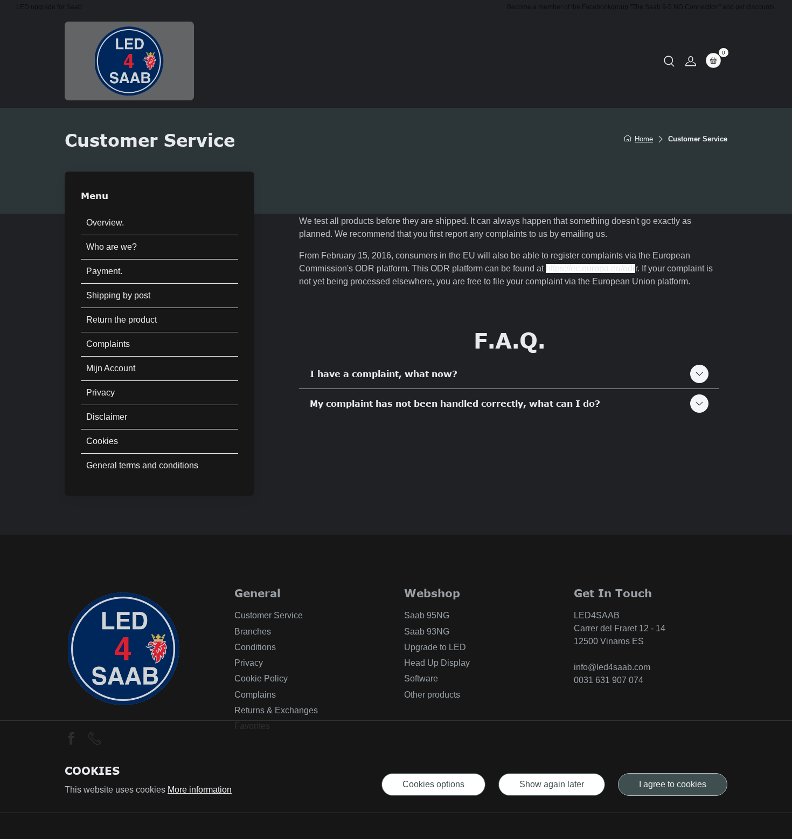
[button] (669, 61)
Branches (252, 631)
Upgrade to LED (435, 647)
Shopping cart (526, 60)
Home (320, 60)
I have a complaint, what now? (383, 374)
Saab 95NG (426, 615)
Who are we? (111, 246)
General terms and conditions (142, 465)
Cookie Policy (261, 678)
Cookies (102, 441)
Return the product (121, 319)
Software (421, 678)
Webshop (367, 60)
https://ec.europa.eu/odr (590, 268)
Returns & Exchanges (276, 710)
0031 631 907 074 (608, 680)
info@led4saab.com (612, 667)
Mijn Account (110, 368)
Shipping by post (118, 295)
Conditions (255, 647)
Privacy (100, 392)
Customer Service (268, 615)
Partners (466, 60)
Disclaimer (106, 416)
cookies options (433, 784)
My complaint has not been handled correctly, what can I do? (455, 403)
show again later (551, 784)
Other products (432, 694)
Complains (255, 694)
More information (200, 789)
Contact (418, 60)
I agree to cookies (672, 784)
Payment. (104, 271)
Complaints (108, 344)
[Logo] (129, 61)
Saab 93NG (426, 631)
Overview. (105, 222)
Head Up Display (437, 662)
